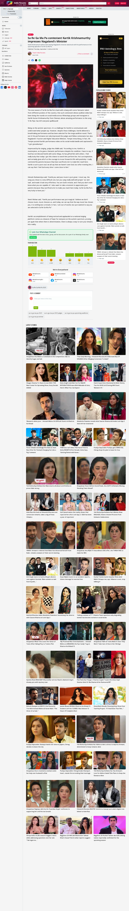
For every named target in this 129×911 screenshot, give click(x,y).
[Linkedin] (19, 87)
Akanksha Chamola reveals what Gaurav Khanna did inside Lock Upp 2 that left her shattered (110, 169)
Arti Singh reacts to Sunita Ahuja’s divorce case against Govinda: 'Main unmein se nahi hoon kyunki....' (110, 226)
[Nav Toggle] (2, 3)
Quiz (50, 8)
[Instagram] (12, 87)
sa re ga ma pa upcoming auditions (76, 313)
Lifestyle (7, 38)
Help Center (8, 80)
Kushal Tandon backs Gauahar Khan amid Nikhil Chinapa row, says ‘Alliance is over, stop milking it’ (110, 113)
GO (109, 3)
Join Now (33, 237)
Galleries (7, 63)
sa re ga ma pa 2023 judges (53, 313)
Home (6, 21)
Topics (43, 8)
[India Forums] (16, 3)
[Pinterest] (16, 87)
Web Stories (8, 77)
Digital (6, 35)
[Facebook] (2, 87)
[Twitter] (5, 87)
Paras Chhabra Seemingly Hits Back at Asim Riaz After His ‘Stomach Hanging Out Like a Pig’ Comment (110, 198)
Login (117, 3)
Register (123, 3)
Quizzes (7, 70)
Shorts (7, 73)
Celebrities (8, 56)
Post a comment (84, 54)
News (4, 25)
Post (35, 308)
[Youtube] (9, 87)
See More (4, 51)
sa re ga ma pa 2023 (35, 313)
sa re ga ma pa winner (36, 317)
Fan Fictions (8, 66)
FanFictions (70, 8)
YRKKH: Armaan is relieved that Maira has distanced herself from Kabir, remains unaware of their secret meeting (110, 254)
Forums (4, 45)
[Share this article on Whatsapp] (39, 60)
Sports (6, 41)
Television (7, 28)
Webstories (81, 8)
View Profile (35, 55)
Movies (7, 32)
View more (111, 262)
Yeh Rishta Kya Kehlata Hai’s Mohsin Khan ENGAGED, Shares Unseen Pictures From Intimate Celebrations (110, 141)
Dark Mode (5, 17)
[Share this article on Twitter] (36, 60)
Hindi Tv (31, 34)
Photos (98, 8)
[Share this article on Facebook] (32, 60)
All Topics (7, 48)
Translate (13, 14)
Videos (7, 59)
